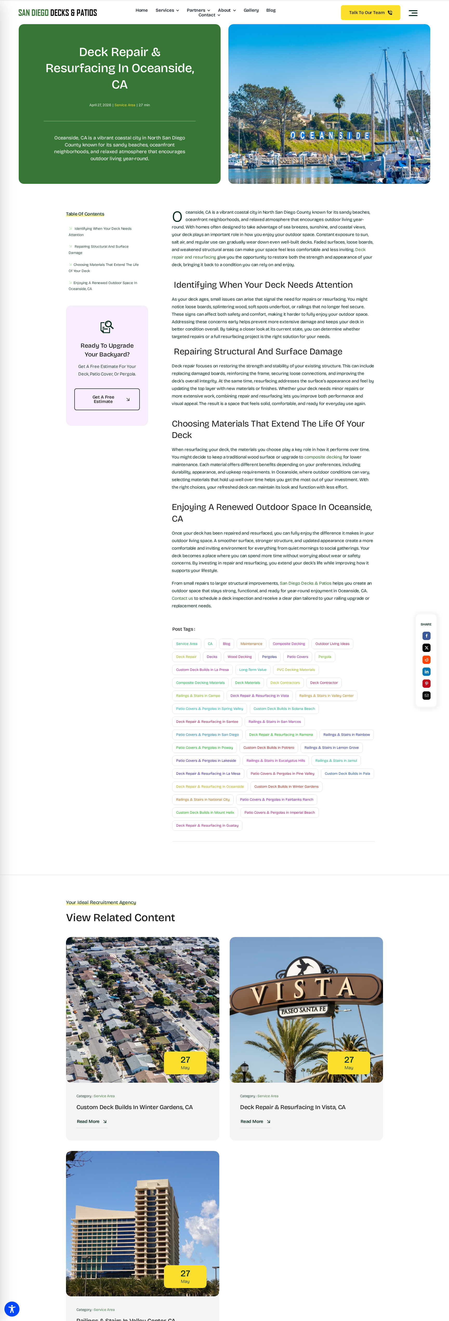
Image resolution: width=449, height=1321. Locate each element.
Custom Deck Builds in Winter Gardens (286, 786)
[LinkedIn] (426, 671)
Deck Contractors (285, 682)
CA (210, 644)
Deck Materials (247, 682)
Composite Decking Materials (200, 682)
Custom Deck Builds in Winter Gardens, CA (134, 1107)
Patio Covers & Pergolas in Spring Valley (209, 708)
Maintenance (251, 644)
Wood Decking (240, 657)
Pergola (325, 657)
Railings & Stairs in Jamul (336, 760)
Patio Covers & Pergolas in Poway (204, 747)
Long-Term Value (253, 670)
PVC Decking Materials (296, 670)
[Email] (426, 695)
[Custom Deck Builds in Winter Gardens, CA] (142, 940)
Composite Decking (289, 644)
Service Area (125, 105)
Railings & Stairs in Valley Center (326, 695)
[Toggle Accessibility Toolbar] (12, 1309)
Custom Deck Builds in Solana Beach (284, 708)
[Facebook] (426, 635)
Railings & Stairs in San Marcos (275, 721)
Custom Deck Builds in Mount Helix (205, 812)
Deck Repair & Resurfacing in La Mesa (208, 773)
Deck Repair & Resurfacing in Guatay (207, 825)
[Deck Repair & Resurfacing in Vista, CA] (306, 940)
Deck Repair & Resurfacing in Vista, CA (293, 1107)
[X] (426, 647)
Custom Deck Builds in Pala (347, 773)
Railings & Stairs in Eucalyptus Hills (276, 760)
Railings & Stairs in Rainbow (346, 734)
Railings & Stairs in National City (203, 799)
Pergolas (269, 657)
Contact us (182, 598)
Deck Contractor (324, 682)
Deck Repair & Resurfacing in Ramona (281, 734)
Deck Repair (186, 657)
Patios (325, 583)
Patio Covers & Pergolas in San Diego (207, 734)
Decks (212, 657)
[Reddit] (426, 659)
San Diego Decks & (299, 583)
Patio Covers (297, 657)
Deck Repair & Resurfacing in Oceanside (210, 786)
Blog (226, 644)
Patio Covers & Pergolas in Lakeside (206, 760)
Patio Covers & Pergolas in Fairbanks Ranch (276, 799)
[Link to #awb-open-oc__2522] (413, 13)
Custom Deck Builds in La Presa (202, 670)
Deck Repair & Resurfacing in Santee (207, 721)
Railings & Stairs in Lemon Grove (332, 747)
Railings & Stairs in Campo (198, 695)
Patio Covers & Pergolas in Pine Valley (282, 773)
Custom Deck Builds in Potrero (268, 747)
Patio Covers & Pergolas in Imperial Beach (280, 812)
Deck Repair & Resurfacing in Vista (259, 695)
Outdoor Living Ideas (332, 644)
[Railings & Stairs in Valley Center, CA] (142, 1154)
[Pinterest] (426, 683)
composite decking (323, 457)
